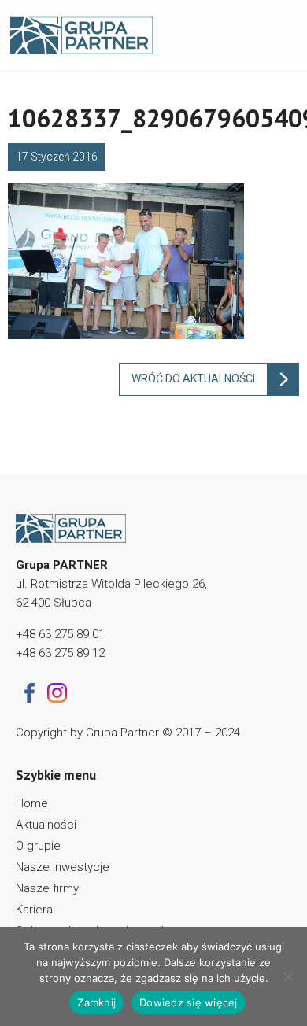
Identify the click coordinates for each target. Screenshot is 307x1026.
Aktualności (46, 824)
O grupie (38, 846)
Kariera (34, 909)
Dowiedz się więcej (188, 1002)
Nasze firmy (47, 888)
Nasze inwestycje (62, 867)
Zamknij (96, 1002)
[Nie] (287, 976)
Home (32, 803)
